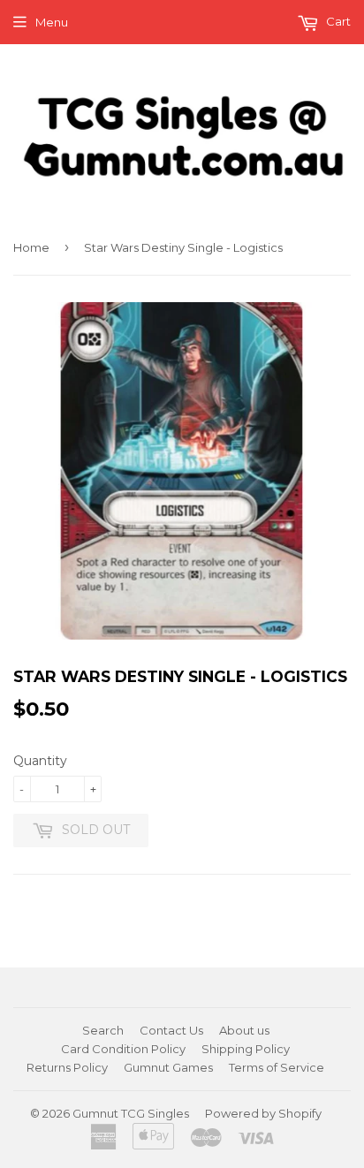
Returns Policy (67, 1067)
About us (244, 1030)
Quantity (40, 761)
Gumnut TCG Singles (130, 1113)
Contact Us (171, 1030)
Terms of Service (276, 1067)
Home (31, 247)
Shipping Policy (245, 1049)
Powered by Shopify (263, 1113)
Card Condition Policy (123, 1049)
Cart (337, 21)
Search (103, 1030)
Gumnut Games (168, 1067)
